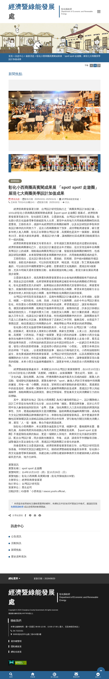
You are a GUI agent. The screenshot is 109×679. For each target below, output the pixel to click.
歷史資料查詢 (18, 556)
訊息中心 (19, 56)
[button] (98, 11)
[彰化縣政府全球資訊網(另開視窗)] (54, 675)
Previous (10, 163)
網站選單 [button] (14, 578)
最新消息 (30, 56)
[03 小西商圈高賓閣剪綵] (85, 162)
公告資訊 (16, 536)
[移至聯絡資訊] (76, 675)
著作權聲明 (16, 641)
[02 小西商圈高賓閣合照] (55, 162)
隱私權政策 (16, 646)
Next (99, 163)
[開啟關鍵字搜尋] (10, 675)
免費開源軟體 (17, 507)
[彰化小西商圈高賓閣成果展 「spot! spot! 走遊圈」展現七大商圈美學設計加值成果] (24, 162)
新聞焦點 (16, 549)
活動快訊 (16, 543)
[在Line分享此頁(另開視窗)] (30, 515)
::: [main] (7, 73)
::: (6, 56)
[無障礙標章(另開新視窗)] (21, 663)
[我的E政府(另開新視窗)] (11, 663)
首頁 (11, 56)
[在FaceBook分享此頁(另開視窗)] (25, 515)
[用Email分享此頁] (35, 515)
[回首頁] (32, 675)
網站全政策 (16, 652)
